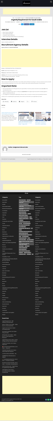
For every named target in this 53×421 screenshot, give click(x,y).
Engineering (4, 234)
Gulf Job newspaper (26, 223)
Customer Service (6, 225)
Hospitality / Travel (6, 256)
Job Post (4, 268)
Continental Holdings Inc (23, 217)
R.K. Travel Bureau (30, 239)
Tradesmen (29, 254)
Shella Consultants (22, 249)
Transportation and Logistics (42, 21)
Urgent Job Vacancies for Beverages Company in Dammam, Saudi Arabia (41, 123)
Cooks (3, 223)
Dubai (30, 217)
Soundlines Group (22, 254)
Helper (3, 251)
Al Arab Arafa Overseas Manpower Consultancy (25, 206)
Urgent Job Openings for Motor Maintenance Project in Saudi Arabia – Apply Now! (25, 123)
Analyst (3, 204)
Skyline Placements (27, 252)
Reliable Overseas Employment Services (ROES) (26, 242)
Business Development (7, 208)
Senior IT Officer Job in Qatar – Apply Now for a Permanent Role (10, 325)
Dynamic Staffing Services (23, 218)
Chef (3, 217)
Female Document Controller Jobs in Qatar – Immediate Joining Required (10, 363)
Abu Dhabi (28, 200)
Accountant (4, 200)
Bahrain (29, 213)
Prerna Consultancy (22, 238)
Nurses (3, 285)
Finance (4, 244)
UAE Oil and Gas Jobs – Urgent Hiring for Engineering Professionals (10, 367)
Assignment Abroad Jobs (20, 147)
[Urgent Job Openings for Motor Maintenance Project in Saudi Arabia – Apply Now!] (26, 116)
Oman (20, 236)
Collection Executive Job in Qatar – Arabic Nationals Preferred (9, 351)
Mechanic (4, 281)
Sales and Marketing (6, 302)
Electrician (4, 232)
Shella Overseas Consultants (24, 250)
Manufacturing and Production (8, 277)
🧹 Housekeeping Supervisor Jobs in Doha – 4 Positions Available (10, 360)
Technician (4, 310)
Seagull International (23, 247)
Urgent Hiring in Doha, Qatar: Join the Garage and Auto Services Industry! (10, 340)
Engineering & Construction (8, 236)
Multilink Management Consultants (25, 234)
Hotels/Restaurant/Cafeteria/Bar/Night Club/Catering (9, 259)
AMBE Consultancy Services (24, 210)
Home (13, 17)
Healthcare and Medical (7, 249)
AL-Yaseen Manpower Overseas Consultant (24, 202)
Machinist (4, 273)
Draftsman (4, 227)
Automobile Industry (6, 206)
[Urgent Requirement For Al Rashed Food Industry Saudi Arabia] (10, 116)
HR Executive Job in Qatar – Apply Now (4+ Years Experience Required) (9, 336)
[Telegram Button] (50, 400)
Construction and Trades (7, 221)
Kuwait (20, 229)
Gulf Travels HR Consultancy (24, 225)
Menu (27, 193)
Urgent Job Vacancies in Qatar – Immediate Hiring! (9, 328)
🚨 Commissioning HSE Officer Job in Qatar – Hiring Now (10, 347)
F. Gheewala (21, 220)
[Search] (51, 2)
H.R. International (22, 226)
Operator (4, 291)
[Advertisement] (26, 11)
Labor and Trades (6, 270)
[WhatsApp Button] (48, 400)
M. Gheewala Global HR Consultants (25, 231)
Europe (31, 218)
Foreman (4, 246)
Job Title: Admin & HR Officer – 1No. (9, 353)
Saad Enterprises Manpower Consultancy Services (24, 244)
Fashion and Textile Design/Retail (30, 21)
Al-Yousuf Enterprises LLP (23, 204)
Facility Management (6, 240)
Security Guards (5, 304)
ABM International (22, 200)
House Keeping (5, 262)
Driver (3, 229)
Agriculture (4, 202)
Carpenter (4, 212)
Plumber (4, 299)
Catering (4, 215)
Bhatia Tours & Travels (23, 215)
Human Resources (6, 264)
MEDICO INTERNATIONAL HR (23, 233)
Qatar (29, 238)
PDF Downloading (25, 236)
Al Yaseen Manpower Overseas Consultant (24, 208)
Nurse (3, 283)
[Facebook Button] (46, 400)
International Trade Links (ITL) (24, 228)
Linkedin (32, 24)
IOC (31, 228)
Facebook (27, 24)
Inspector (4, 266)
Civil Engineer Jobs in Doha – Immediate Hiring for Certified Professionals (8, 371)
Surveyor (4, 308)
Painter (3, 295)
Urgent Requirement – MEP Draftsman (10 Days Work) (7, 321)
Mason (3, 279)
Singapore (21, 252)
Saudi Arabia (28, 154)
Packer (3, 293)
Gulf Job (20, 223)
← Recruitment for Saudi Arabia (8, 159)
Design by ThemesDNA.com (7, 400)
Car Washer (4, 210)
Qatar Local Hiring (22, 239)
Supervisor (4, 306)
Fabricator (4, 238)
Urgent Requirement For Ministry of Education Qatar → (39, 159)
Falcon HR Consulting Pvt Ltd (24, 221)
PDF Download (5, 297)
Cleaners (4, 219)
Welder (3, 314)
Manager (4, 275)
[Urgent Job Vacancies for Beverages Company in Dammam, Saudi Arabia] (43, 116)
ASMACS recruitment (22, 213)
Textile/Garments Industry (20, 17)
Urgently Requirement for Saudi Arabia (26, 20)
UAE (32, 254)
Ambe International (22, 212)
